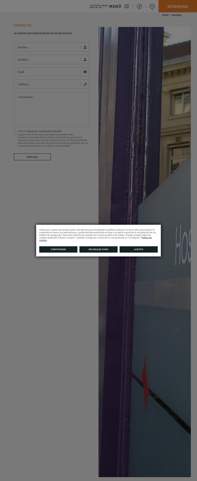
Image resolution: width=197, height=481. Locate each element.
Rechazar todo (98, 249)
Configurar (58, 249)
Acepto (138, 249)
